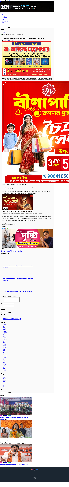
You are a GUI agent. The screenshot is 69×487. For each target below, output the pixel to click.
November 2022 (5, 355)
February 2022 (4, 361)
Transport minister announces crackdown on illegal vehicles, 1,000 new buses (17, 291)
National (4, 415)
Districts (4, 377)
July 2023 (4, 349)
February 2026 (4, 328)
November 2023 (5, 346)
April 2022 (4, 360)
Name (2, 303)
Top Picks (6, 415)
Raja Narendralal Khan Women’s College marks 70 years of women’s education (18, 266)
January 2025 (4, 336)
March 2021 (4, 369)
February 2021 (4, 370)
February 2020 (4, 371)
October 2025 (4, 331)
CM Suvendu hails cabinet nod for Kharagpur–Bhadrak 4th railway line (12, 319)
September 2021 (5, 365)
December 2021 (5, 363)
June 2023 (4, 350)
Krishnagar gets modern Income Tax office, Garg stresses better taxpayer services (18, 278)
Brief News (4, 376)
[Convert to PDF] (5, 228)
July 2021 (4, 366)
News (2, 14)
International (5, 15)
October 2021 (4, 364)
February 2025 (4, 335)
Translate (11, 0)
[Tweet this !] (4, 228)
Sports (3, 385)
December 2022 (5, 354)
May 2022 (4, 359)
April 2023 (4, 351)
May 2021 (4, 368)
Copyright (34, 478)
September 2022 (5, 356)
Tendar (3, 23)
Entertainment (3, 19)
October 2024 (4, 338)
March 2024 (4, 343)
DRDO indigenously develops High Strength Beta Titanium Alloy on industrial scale (11, 251)
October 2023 (4, 347)
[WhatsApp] (7, 228)
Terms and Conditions (34, 476)
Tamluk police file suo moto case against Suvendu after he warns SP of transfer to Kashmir (12, 250)
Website (2, 306)
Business (3, 18)
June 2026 (4, 325)
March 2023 (4, 352)
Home (34, 472)
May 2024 (4, 342)
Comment (2, 302)
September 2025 (5, 332)
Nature (3, 382)
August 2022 (4, 357)
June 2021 (4, 367)
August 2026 (4, 324)
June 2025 (4, 334)
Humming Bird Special (6, 379)
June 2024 (4, 341)
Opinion (3, 20)
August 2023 (4, 348)
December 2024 (5, 337)
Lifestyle (3, 22)
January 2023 (4, 353)
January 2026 (4, 329)
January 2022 (4, 362)
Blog (2, 24)
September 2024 (5, 339)
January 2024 (4, 345)
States (4, 16)
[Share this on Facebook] (2, 228)
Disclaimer (34, 477)
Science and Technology (5, 21)
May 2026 (4, 326)
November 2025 (5, 330)
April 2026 (4, 327)
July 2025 (4, 333)
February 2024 (4, 344)
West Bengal (5, 17)
